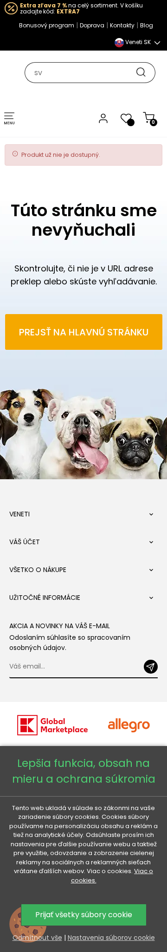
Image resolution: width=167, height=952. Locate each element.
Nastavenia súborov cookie (111, 937)
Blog (146, 25)
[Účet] (103, 117)
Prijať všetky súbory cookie (83, 914)
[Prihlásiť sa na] (151, 667)
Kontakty (122, 25)
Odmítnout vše (37, 937)
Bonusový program (46, 25)
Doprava (92, 25)
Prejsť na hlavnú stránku (83, 332)
